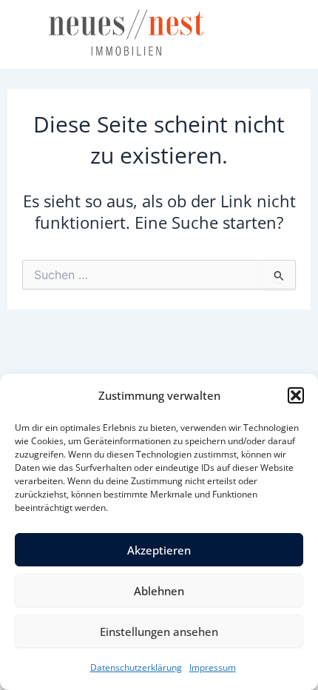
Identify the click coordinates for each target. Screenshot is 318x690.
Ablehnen (159, 590)
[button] (295, 395)
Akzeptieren (159, 550)
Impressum (212, 667)
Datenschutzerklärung (136, 667)
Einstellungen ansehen (159, 631)
